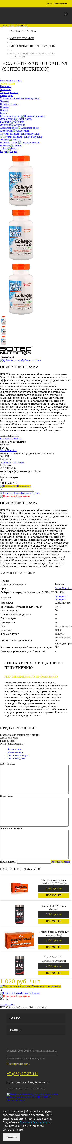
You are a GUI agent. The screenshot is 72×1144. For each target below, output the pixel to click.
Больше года (14, 749)
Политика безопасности (35, 1122)
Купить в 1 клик (30, 493)
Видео (3, 151)
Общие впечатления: (11, 828)
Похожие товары (9, 142)
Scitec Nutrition (8, 450)
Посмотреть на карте (18, 1063)
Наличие (5, 145)
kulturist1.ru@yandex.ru (32, 1082)
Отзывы (4, 139)
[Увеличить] (21, 205)
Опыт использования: (12, 743)
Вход (49, 3)
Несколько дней (16, 758)
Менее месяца (15, 752)
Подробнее (53, 895)
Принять (11, 1137)
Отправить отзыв (60, 861)
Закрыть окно (7, 1004)
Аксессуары (6, 130)
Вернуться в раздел (10, 116)
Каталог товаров (14, 25)
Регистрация (60, 3)
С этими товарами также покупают (19, 133)
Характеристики (9, 127)
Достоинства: (7, 763)
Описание (5, 124)
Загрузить (5, 462)
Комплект (5, 122)
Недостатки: (6, 796)
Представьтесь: (8, 861)
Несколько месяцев (17, 755)
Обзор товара (7, 119)
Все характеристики (11, 438)
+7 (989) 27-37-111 (22, 1073)
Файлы (4, 148)
